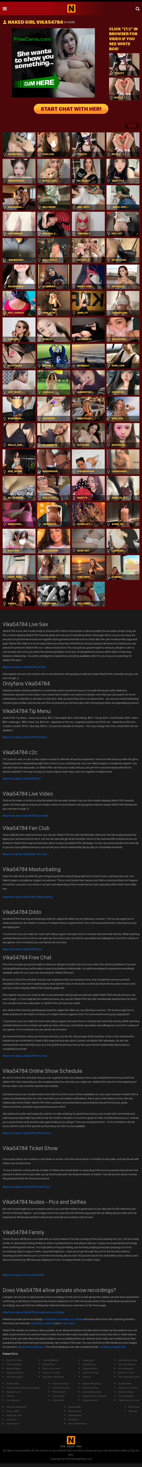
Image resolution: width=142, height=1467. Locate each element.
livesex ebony (90, 1368)
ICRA (79, 1446)
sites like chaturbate (53, 1376)
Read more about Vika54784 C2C (22, 778)
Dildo (22, 949)
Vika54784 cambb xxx (31, 1346)
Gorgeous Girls (90, 1400)
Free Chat (25, 1055)
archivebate (50, 1319)
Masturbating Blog (91, 1383)
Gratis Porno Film (51, 1372)
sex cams (11, 1419)
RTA (63, 1446)
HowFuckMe (12, 1383)
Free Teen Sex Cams (128, 1376)
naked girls (88, 1360)
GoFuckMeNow (126, 1368)
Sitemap (132, 1411)
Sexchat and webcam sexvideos (23, 1387)
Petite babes (58, 1391)
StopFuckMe (124, 1383)
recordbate (76, 1319)
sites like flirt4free (77, 1423)
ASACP (70, 1446)
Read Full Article (60, 1383)
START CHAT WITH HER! (71, 109)
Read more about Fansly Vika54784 (23, 1275)
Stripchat (49, 1323)
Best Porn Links (126, 1372)
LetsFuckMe (58, 1396)
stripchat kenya (91, 1372)
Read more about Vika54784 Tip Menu (25, 737)
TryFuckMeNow (14, 1364)
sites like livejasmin (16, 1406)
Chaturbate (36, 1323)
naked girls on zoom (128, 1400)
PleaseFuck (49, 1364)
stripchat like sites (91, 1391)
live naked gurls (14, 1376)
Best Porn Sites (14, 1360)
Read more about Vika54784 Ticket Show (26, 1186)
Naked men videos (127, 1387)
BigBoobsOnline (14, 1372)
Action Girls (58, 1400)
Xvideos (87, 1376)
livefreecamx (74, 1415)
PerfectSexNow (90, 1387)
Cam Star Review (126, 1364)
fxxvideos (73, 1419)
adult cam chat (13, 1415)
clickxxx (10, 1396)
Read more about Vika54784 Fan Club (25, 854)
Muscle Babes (13, 1368)
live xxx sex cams (52, 1368)
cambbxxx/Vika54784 (112, 1346)
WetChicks (133, 1406)
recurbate (63, 1319)
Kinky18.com (89, 1364)
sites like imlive (126, 1391)
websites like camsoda (94, 1396)
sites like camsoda (127, 1360)
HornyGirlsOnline (61, 1387)
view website (13, 1400)
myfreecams (12, 1423)
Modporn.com (13, 1391)
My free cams (67, 1323)
